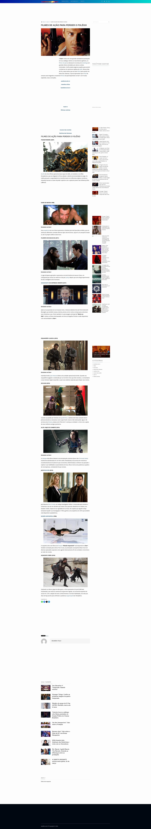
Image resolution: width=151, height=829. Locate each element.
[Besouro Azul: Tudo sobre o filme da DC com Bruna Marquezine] (45, 734)
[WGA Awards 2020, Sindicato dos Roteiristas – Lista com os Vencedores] (45, 743)
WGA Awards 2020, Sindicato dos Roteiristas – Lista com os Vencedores (61, 742)
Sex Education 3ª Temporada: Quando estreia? (58, 688)
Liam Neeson (53, 375)
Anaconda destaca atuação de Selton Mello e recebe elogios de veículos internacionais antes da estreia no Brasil (101, 178)
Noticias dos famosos (97, 369)
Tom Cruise (52, 504)
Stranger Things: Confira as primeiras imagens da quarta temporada (61, 697)
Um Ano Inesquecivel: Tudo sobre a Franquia (61, 724)
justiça (67, 277)
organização (69, 596)
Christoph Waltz (83, 458)
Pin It (46, 636)
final (85, 73)
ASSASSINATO (45, 283)
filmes (62, 75)
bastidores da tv (74, 1)
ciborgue (44, 458)
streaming (84, 63)
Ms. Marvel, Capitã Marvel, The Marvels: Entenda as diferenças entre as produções (60, 752)
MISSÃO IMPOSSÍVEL (47, 516)
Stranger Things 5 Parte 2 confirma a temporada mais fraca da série (100, 194)
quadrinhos (64, 418)
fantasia (50, 422)
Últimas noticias (96, 376)
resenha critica (65, 1)
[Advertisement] (75, 11)
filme (79, 71)
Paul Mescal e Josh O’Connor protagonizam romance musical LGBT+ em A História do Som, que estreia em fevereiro (106, 308)
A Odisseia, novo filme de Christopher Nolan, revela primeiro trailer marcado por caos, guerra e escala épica (101, 151)
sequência (46, 230)
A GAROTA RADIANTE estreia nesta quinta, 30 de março (60, 762)
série (43, 174)
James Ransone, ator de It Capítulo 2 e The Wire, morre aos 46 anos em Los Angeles (100, 144)
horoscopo (95, 368)
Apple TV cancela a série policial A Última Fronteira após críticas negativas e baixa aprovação (101, 137)
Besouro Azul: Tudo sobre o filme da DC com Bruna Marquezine (61, 733)
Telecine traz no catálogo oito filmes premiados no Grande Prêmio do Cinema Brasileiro (60, 715)
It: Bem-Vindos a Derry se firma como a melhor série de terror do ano (101, 130)
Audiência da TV (45, 826)
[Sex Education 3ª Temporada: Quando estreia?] (45, 688)
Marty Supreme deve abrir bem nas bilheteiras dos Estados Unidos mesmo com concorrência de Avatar (101, 186)
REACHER (46, 470)
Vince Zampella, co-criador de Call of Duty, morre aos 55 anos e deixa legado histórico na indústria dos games (100, 159)
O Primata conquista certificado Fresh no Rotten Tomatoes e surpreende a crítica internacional (106, 259)
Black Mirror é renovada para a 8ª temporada (106, 286)
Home (44, 21)
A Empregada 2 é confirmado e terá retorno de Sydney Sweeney (106, 228)
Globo (94, 366)
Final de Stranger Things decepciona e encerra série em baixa (106, 296)
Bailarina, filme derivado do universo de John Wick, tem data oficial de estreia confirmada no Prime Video (105, 249)
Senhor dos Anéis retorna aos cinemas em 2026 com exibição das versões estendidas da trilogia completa (106, 239)
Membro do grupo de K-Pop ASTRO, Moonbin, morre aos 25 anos (61, 705)
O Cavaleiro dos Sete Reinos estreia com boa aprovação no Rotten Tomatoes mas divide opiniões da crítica (106, 269)
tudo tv (82, 1)
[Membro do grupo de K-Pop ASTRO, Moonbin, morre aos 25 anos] (45, 706)
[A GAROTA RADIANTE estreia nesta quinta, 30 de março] (45, 762)
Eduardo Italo (56, 641)
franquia (60, 545)
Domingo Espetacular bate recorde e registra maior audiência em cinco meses (106, 277)
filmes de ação (63, 63)
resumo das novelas (97, 373)
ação (81, 69)
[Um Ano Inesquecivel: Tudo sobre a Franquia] (45, 725)
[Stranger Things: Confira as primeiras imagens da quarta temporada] (45, 697)
